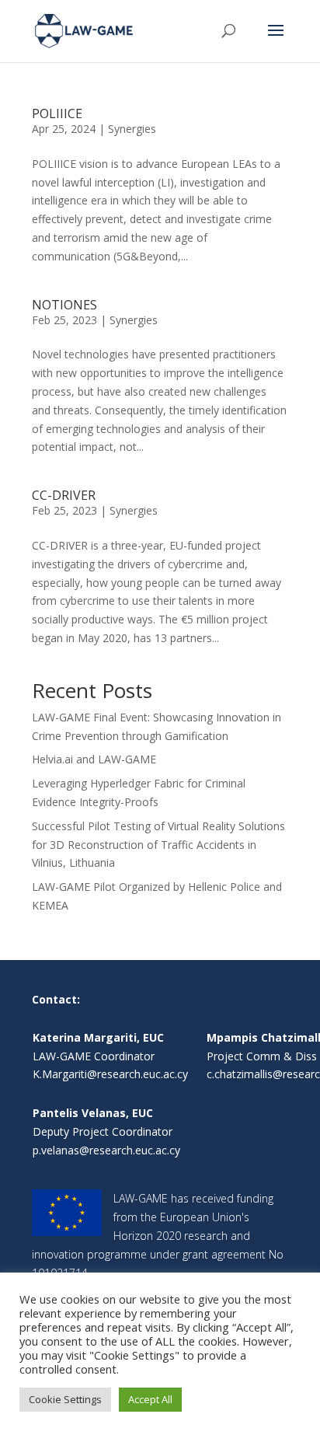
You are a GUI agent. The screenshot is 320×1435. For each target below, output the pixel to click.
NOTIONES (64, 304)
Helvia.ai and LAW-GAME (94, 759)
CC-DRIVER (64, 495)
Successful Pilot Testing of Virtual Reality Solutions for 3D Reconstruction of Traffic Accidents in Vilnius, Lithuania (158, 845)
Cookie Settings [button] (65, 1399)
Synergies (132, 128)
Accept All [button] (150, 1399)
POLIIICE (57, 113)
